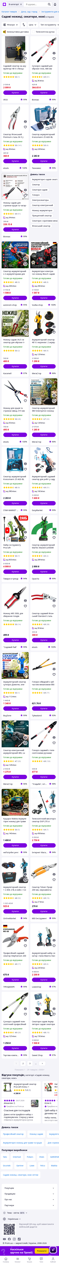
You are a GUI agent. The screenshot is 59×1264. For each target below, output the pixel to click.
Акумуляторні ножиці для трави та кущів (22, 1142)
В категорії (14, 4)
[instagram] (14, 1239)
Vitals (41, 1157)
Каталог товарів (9, 11)
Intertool (17, 1157)
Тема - (13, 1212)
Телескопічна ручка (45, 31)
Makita (54, 1165)
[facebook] (9, 1239)
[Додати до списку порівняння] (25, 53)
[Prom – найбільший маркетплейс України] (4, 4)
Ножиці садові (36, 1134)
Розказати (42, 1251)
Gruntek (6, 1165)
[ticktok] (19, 1239)
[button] (15, 92)
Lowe (32, 1165)
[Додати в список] (25, 58)
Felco (42, 1165)
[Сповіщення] (55, 4)
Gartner (20, 1165)
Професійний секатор (13, 1134)
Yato (5, 1157)
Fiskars (30, 1157)
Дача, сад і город (29, 11)
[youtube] (4, 1239)
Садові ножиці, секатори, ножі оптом (20, 1175)
